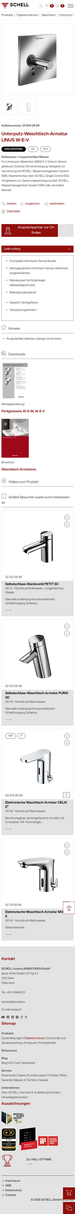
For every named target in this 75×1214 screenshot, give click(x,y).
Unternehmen (10, 1088)
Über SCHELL (10, 1092)
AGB (8, 1185)
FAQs (62, 1075)
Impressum (12, 1181)
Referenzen (9, 1050)
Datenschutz (13, 1190)
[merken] (67, 524)
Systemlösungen (12, 1038)
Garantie (6, 1080)
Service (6, 1070)
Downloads (8, 1075)
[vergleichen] (67, 517)
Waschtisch (49, 15)
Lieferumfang (12, 249)
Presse (53, 1075)
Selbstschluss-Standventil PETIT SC (32, 584)
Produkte (7, 1033)
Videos (21, 1075)
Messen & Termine (25, 1080)
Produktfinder (47, 1043)
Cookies (10, 1195)
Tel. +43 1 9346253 (13, 992)
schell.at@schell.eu (13, 1002)
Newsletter (28, 1063)
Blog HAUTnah (10, 1063)
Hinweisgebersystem (14, 1097)
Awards (43, 1080)
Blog (4, 1058)
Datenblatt (13, 211)
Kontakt (55, 1092)
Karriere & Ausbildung (34, 1092)
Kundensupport (11, 1009)
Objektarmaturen (27, 15)
